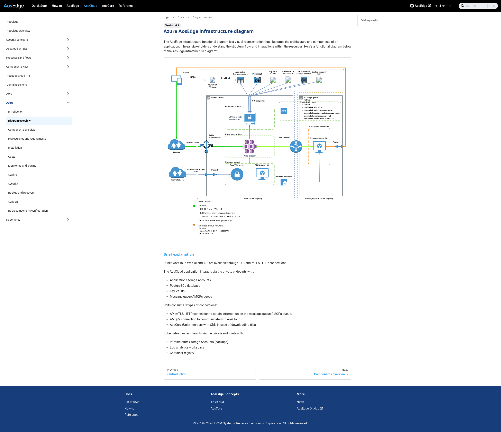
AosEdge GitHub (308, 408)
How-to (57, 6)
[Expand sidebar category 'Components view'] (68, 67)
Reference (126, 6)
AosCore (108, 6)
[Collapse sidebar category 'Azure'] (68, 103)
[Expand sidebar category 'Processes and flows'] (68, 58)
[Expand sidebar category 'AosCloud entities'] (68, 49)
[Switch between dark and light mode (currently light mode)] (450, 6)
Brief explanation (370, 20)
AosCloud (90, 6)
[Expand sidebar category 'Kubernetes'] (68, 220)
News (300, 402)
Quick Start (39, 6)
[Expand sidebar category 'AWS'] (68, 94)
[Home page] (167, 17)
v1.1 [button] (438, 6)
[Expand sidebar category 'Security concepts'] (68, 40)
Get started (132, 402)
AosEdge (73, 6)
